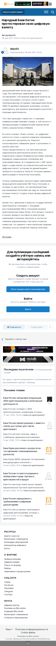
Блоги (7, 548)
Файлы (7, 568)
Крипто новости (11, 536)
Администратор (11, 605)
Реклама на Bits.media (15, 608)
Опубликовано (26, 52)
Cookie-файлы (28, 632)
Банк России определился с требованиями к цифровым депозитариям (17, 501)
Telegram (8, 591)
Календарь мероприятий (16, 542)
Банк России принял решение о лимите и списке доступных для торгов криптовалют (24, 426)
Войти (28, 309)
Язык (8, 629)
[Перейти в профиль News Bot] (48, 449)
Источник (6, 237)
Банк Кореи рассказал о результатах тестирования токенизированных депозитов (22, 451)
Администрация (11, 562)
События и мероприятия (16, 617)
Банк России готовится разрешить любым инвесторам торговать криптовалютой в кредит (21, 476)
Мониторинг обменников (16, 539)
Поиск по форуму (12, 565)
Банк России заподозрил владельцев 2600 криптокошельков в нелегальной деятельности (22, 401)
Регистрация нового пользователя (28, 289)
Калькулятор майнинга (15, 545)
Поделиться (15, 327)
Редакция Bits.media (13, 611)
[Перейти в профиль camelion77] (49, 399)
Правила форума (12, 559)
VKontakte (9, 588)
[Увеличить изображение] (28, 71)
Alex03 (12, 35)
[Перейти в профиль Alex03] (5, 51)
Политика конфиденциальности (31, 629)
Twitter (7, 582)
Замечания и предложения (17, 571)
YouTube (8, 594)
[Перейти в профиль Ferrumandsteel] (48, 474)
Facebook (8, 585)
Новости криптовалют (32, 38)
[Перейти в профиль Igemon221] (49, 424)
